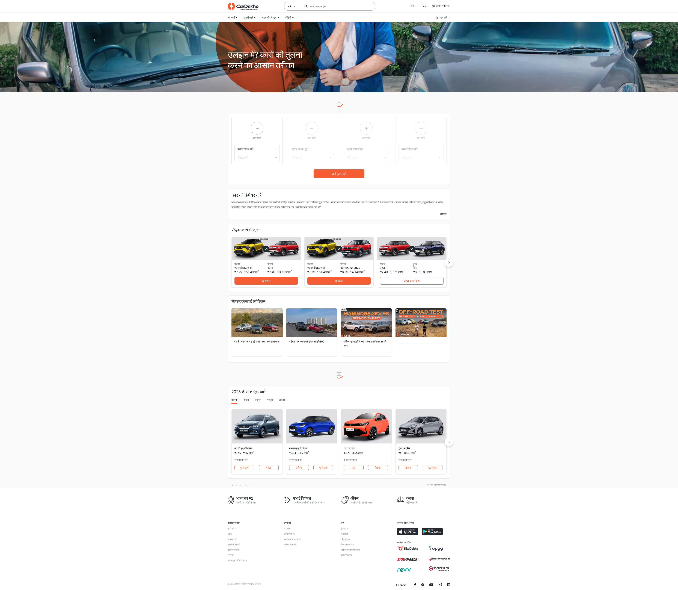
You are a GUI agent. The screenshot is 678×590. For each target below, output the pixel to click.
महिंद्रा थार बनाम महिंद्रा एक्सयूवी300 (306, 341)
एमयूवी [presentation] (270, 399)
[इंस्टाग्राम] (440, 585)
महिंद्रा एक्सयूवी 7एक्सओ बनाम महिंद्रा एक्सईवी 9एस (365, 343)
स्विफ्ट (378, 467)
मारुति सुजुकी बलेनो (243, 448)
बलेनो (299, 467)
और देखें (443, 213)
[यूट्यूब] (431, 585)
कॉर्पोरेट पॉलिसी (233, 550)
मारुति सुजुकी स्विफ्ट (298, 448)
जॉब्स (230, 534)
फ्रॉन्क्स (244, 467)
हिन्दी (412, 5)
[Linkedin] (448, 585)
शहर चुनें (443, 17)
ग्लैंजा (268, 467)
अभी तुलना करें (339, 173)
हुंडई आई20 (404, 448)
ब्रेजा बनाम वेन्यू (412, 280)
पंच (353, 467)
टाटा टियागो (349, 448)
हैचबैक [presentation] (234, 399)
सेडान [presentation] (246, 399)
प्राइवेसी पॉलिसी (234, 544)
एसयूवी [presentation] (258, 399)
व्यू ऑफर (266, 280)
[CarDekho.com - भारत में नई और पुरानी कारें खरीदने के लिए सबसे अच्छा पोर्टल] (243, 6)
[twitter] (422, 585)
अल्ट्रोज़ (432, 467)
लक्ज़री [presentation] (282, 399)
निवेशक (231, 555)
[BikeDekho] (407, 548)
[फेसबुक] (415, 585)
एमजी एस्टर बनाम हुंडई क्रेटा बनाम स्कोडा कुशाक (256, 341)
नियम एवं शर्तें (232, 539)
